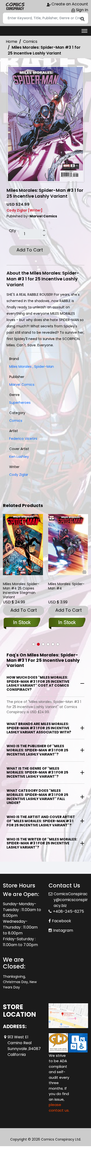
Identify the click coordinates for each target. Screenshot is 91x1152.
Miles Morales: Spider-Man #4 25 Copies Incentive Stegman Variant (21, 590)
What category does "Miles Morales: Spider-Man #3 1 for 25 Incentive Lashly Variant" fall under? (37, 796)
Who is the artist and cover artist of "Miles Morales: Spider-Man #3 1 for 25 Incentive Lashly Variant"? (41, 821)
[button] (33, 644)
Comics (30, 41)
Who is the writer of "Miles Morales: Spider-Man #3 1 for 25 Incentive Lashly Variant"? (42, 843)
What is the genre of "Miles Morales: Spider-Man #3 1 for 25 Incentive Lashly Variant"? (37, 772)
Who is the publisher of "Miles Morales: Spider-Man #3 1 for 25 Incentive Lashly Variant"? (37, 750)
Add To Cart (30, 250)
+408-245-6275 (68, 911)
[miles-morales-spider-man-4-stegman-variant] (23, 544)
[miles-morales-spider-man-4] (68, 544)
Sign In (81, 10)
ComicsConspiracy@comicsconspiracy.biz (71, 899)
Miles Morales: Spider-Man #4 (66, 586)
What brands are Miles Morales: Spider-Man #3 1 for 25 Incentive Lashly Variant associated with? (39, 728)
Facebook (61, 921)
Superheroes (20, 402)
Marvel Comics (21, 384)
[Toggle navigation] (84, 31)
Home (11, 41)
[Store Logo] (15, 6)
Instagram (63, 930)
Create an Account (69, 4)
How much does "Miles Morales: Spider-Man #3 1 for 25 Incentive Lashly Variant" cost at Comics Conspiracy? (38, 683)
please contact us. (59, 1107)
